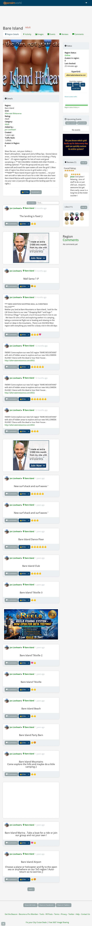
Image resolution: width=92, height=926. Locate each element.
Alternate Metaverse (13, 113)
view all (83, 163)
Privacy (64, 914)
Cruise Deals (42, 922)
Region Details (13, 34)
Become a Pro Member (28, 914)
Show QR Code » (30, 905)
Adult (7, 124)
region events (71, 123)
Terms (57, 914)
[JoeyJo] (82, 218)
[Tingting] (67, 218)
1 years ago (40, 478)
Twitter (71, 914)
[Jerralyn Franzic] (72, 218)
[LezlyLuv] (72, 222)
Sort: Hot (31, 203)
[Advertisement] (46, 15)
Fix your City (31, 922)
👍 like (25, 192)
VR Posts (49, 914)
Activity (28, 34)
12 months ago (41, 345)
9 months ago (40, 270)
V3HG (76, 84)
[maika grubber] (72, 214)
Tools (42, 914)
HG (83, 84)
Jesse (72, 176)
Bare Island (29, 208)
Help (78, 914)
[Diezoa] (77, 218)
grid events (82, 123)
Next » (31, 889)
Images (40, 34)
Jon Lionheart (10, 129)
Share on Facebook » (46, 905)
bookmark (35, 192)
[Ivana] (67, 222)
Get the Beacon (11, 914)
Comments (79, 34)
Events (52, 34)
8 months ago (40, 208)
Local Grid (76, 88)
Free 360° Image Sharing (59, 922)
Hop (69, 84)
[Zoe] (77, 214)
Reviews (64, 34)
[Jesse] (67, 214)
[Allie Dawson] (82, 214)
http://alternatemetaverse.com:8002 (20, 360)
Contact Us (85, 914)
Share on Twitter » (63, 905)
